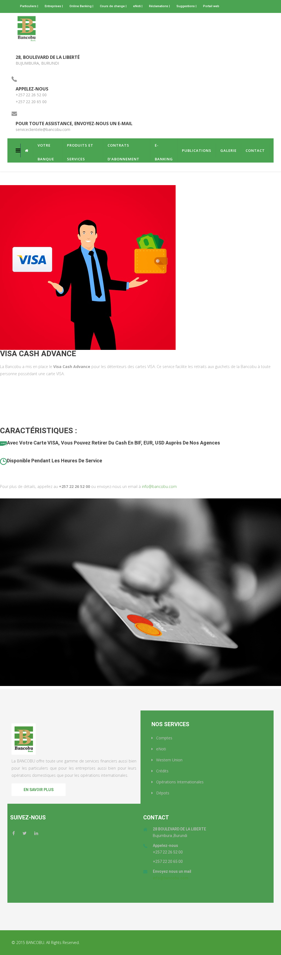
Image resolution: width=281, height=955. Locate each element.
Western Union (168, 759)
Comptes (163, 737)
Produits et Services (80, 147)
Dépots (162, 792)
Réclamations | (159, 6)
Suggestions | (186, 6)
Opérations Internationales (179, 781)
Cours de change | (113, 6)
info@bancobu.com (159, 486)
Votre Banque (46, 147)
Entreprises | (54, 6)
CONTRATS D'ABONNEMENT (123, 147)
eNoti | (137, 6)
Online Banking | (81, 6)
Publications (196, 150)
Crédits (161, 770)
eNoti (160, 748)
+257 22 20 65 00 (31, 101)
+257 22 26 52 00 (31, 94)
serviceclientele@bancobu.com (43, 129)
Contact (255, 150)
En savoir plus (39, 789)
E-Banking (164, 147)
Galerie (228, 150)
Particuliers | (29, 6)
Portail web (211, 6)
